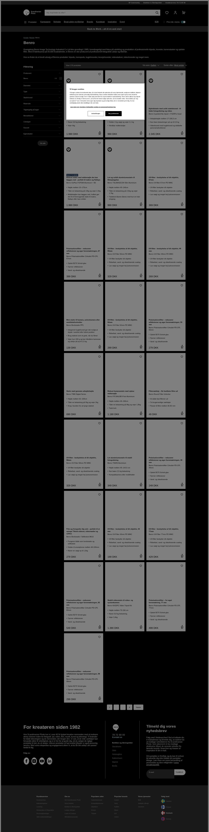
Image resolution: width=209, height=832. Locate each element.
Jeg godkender (113, 113)
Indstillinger (96, 113)
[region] (105, 101)
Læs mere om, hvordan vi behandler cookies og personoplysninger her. (93, 107)
